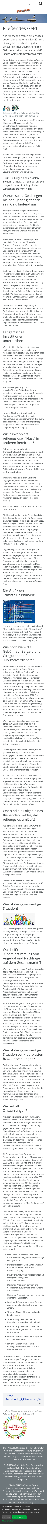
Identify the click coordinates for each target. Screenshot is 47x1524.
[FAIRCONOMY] (23, 10)
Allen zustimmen (19, 1517)
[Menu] (4, 4)
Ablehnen (6, 1517)
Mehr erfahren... (9, 1521)
